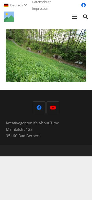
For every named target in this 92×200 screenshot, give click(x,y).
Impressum (40, 8)
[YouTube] (53, 107)
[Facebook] (83, 5)
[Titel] (9, 17)
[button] (15, 5)
